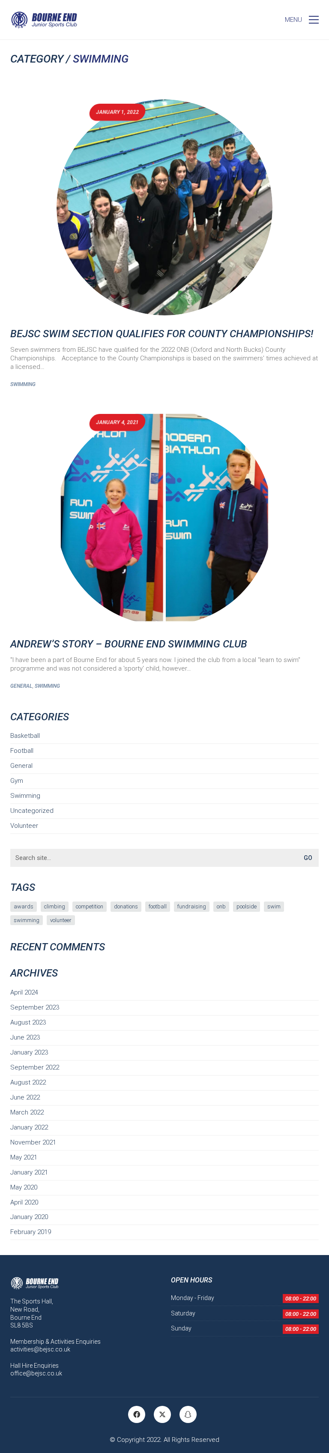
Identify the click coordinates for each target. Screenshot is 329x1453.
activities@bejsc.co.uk (40, 1349)
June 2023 (25, 1037)
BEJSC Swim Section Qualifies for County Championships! (161, 333)
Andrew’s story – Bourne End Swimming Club (128, 644)
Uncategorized (32, 811)
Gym (16, 781)
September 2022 (34, 1067)
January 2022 (29, 1127)
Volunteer (24, 826)
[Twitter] (162, 1414)
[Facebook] (136, 1414)
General (21, 686)
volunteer (61, 920)
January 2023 (29, 1052)
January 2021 (29, 1172)
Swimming (101, 59)
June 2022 (25, 1097)
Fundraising (191, 906)
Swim (274, 906)
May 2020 (23, 1187)
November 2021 (33, 1142)
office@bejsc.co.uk (36, 1373)
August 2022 (28, 1082)
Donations (126, 906)
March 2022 (27, 1112)
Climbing (54, 906)
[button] (302, 20)
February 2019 (30, 1232)
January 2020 (29, 1217)
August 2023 (28, 1022)
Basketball (25, 736)
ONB (221, 906)
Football (21, 751)
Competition (89, 906)
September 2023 (34, 1007)
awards (23, 906)
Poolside (246, 906)
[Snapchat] (188, 1414)
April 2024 (24, 992)
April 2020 (24, 1202)
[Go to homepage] (44, 20)
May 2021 (23, 1157)
